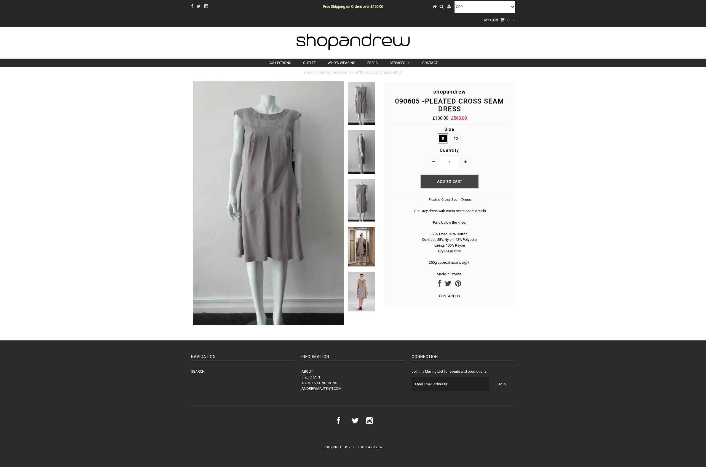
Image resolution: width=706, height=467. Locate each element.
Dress (324, 73)
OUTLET (309, 63)
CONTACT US (449, 296)
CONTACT (430, 63)
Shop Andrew (370, 447)
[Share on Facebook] (439, 285)
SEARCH (198, 371)
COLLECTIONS (280, 63)
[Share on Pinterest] (458, 285)
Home (309, 73)
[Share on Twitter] (448, 285)
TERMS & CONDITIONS (319, 383)
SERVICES (397, 63)
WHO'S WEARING (341, 63)
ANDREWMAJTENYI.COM (321, 388)
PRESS (372, 63)
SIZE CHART (310, 377)
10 (456, 138)
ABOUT (307, 371)
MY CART (496, 20)
